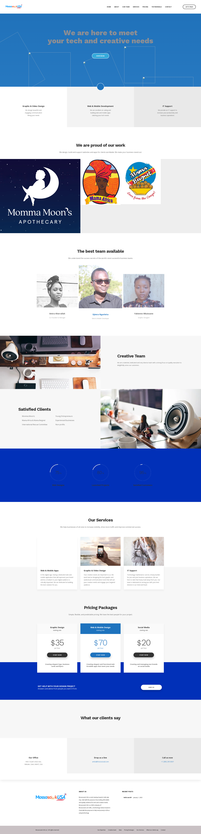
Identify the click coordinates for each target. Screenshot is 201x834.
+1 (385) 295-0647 (167, 762)
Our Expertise (101, 830)
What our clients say (152, 830)
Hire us (151, 687)
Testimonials (157, 7)
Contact (168, 7)
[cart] (179, 7)
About (116, 7)
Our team (125, 7)
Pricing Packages (129, 830)
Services (136, 7)
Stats (120, 830)
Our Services (140, 830)
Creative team (112, 830)
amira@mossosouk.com (100, 762)
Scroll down (100, 86)
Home (109, 7)
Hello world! (128, 797)
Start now (57, 655)
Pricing (145, 7)
